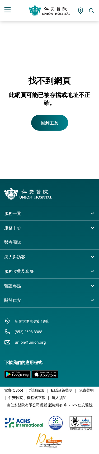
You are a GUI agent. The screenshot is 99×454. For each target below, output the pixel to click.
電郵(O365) (13, 390)
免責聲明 (86, 390)
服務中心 (12, 228)
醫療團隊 (12, 242)
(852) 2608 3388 (28, 331)
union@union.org (30, 342)
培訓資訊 (36, 390)
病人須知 (59, 397)
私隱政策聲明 (61, 390)
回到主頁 (49, 123)
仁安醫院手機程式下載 (26, 397)
